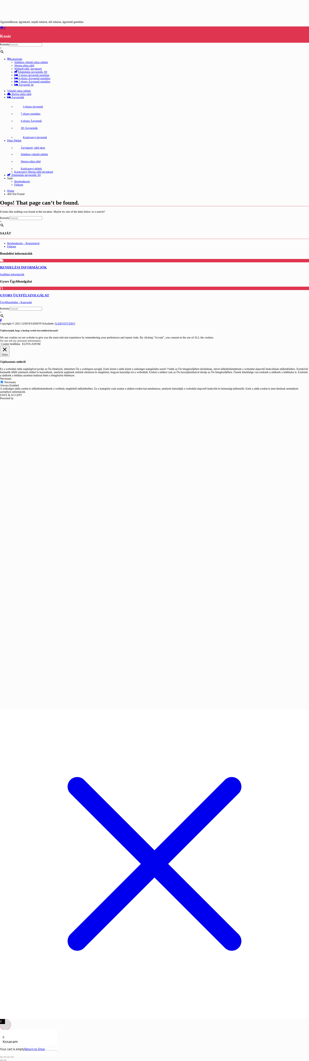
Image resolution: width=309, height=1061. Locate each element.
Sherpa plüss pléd (21, 94)
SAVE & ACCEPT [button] (11, 395)
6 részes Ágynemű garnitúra (34, 78)
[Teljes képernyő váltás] (5, 1057)
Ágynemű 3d (25, 84)
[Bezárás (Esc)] (12, 1057)
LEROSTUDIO (65, 323)
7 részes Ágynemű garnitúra (34, 81)
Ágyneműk (17, 97)
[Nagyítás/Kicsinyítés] (1, 1057)
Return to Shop (34, 1049)
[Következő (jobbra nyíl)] (5, 1060)
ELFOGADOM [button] (31, 343)
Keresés (4, 44)
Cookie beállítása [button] (10, 343)
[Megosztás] (8, 1057)
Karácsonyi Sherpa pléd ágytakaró (33, 171)
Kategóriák (16, 59)
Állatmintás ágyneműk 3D (32, 71)
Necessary (10, 382)
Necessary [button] (6, 378)
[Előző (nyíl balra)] (1, 1060)
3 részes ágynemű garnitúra (33, 75)
